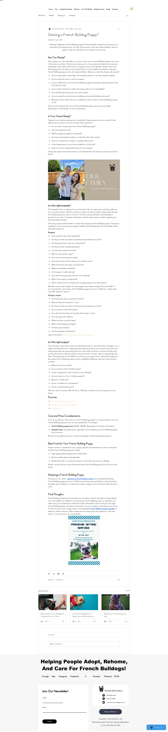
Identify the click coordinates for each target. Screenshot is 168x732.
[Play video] (84, 180)
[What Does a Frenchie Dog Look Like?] (116, 602)
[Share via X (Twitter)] (54, 574)
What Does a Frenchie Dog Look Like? (115, 615)
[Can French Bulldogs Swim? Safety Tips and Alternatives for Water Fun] (84, 602)
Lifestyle (72, 15)
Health (51, 15)
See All (127, 590)
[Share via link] (63, 574)
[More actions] (119, 29)
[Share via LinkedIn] (58, 574)
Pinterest (108, 676)
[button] (131, 8)
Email (44, 707)
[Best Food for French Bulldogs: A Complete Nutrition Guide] (52, 602)
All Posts (41, 15)
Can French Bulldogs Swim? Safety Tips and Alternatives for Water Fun (83, 615)
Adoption (61, 15)
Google (45, 676)
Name (44, 698)
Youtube (96, 676)
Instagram (63, 676)
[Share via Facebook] (49, 574)
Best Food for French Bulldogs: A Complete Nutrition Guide (52, 615)
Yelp (53, 676)
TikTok (116, 676)
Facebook (74, 676)
